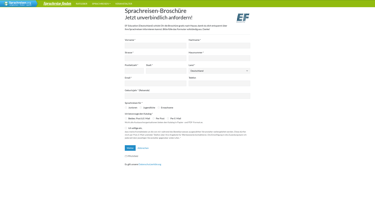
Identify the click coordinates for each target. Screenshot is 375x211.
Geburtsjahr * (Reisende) (137, 90)
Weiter (130, 148)
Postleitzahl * (131, 65)
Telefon (192, 77)
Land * (192, 65)
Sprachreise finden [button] (57, 3)
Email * (128, 77)
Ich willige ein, (135, 128)
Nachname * (195, 39)
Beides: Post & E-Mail (139, 118)
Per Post (160, 118)
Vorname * (130, 39)
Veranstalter (123, 3)
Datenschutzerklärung (150, 164)
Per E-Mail (175, 118)
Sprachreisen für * (134, 102)
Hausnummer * (196, 52)
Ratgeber (81, 3)
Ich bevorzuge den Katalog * (139, 113)
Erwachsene (167, 107)
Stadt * (149, 65)
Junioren (132, 107)
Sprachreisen (100, 3)
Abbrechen (143, 148)
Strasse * (129, 52)
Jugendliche (149, 107)
